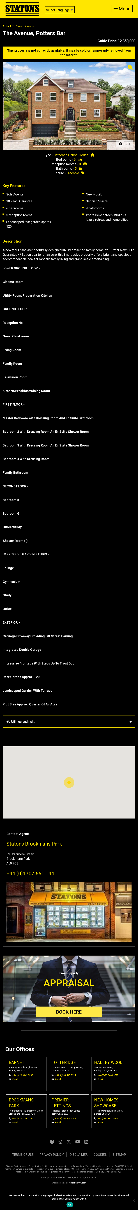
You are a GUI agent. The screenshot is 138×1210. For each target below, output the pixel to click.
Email (15, 1079)
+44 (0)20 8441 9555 (108, 1118)
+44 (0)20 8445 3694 (65, 1075)
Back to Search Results (19, 26)
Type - (49, 155)
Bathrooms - (65, 168)
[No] (133, 1200)
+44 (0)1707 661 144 (30, 874)
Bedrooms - (65, 159)
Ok (70, 1204)
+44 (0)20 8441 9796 (65, 1118)
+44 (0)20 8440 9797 (108, 1075)
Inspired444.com (78, 1183)
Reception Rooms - (65, 164)
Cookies (100, 1154)
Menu (124, 8)
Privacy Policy (52, 1154)
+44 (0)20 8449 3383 (22, 1075)
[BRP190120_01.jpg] (69, 106)
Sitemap (119, 1154)
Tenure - (60, 173)
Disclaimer (79, 1154)
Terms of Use (23, 1154)
